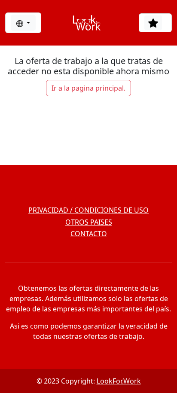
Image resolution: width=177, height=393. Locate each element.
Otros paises (88, 222)
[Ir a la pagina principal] (87, 22)
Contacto (88, 233)
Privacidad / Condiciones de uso (88, 210)
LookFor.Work (119, 381)
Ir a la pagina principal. (88, 88)
